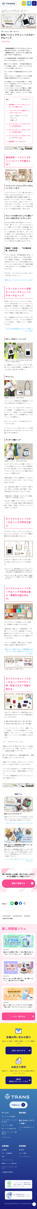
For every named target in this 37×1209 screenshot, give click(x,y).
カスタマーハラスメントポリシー (9, 1168)
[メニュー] (34, 3)
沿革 (3, 1156)
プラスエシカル (6, 1137)
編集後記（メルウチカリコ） (18, 141)
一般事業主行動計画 (7, 1172)
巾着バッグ (13, 120)
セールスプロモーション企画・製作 (9, 1121)
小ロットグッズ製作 (7, 1125)
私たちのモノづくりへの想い (26, 1122)
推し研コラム (25, 10)
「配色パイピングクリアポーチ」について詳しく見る (19, 823)
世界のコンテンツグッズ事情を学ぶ (9, 1133)
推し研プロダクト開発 (7, 918)
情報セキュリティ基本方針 (9, 1163)
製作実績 (22, 1112)
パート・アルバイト (24, 1156)
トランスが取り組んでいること (26, 1128)
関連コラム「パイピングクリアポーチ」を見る (19, 280)
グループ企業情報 (7, 1153)
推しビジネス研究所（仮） (12, 10)
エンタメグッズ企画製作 (8, 1116)
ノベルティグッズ (6, 916)
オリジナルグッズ (5, 41)
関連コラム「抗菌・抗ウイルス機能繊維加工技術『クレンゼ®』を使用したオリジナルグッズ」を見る (19, 651)
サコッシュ (13, 118)
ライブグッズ (27, 916)
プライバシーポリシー (8, 1160)
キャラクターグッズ (17, 916)
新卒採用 (21, 1150)
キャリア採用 (22, 1153)
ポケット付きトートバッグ (18, 116)
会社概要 (4, 1150)
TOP (3, 10)
